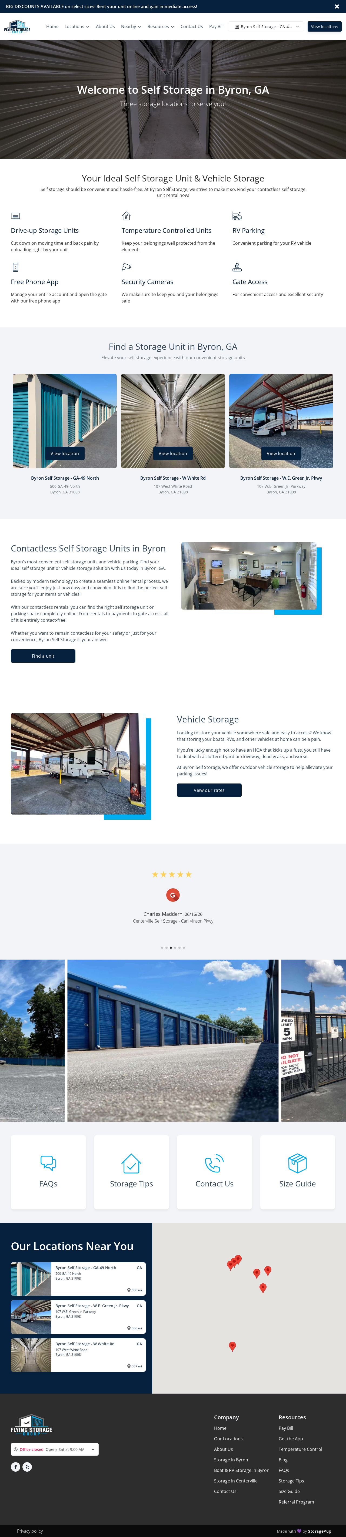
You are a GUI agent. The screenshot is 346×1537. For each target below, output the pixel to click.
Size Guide (289, 1491)
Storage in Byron (231, 1460)
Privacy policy (30, 1531)
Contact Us (225, 1491)
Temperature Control (300, 1449)
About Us (223, 1449)
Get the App (291, 1439)
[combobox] (55, 1449)
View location (65, 453)
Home (220, 1428)
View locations (324, 26)
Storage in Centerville (236, 1481)
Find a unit (43, 656)
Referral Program (296, 1502)
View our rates (209, 790)
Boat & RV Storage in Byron (242, 1470)
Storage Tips (291, 1481)
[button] (162, 948)
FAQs (284, 1470)
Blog (283, 1460)
